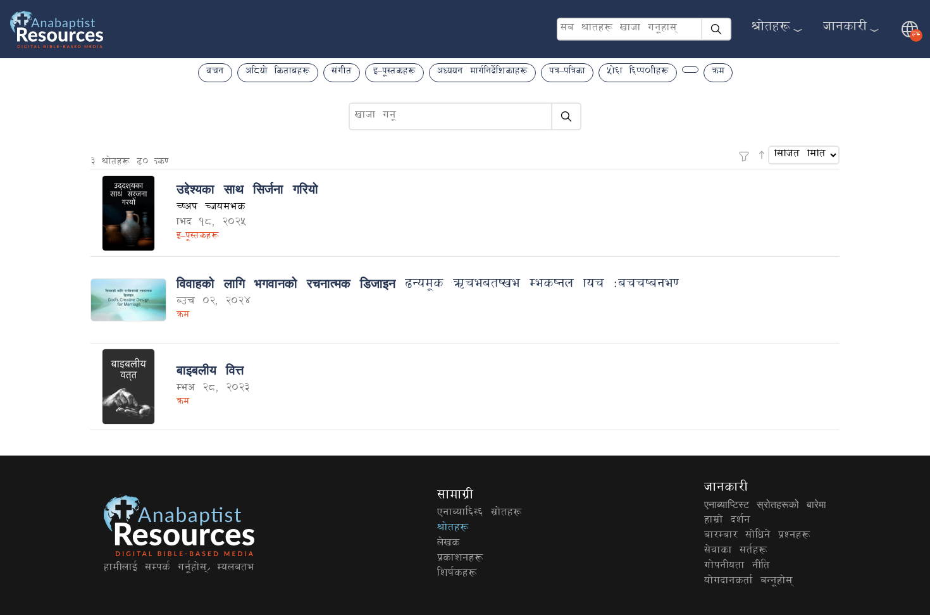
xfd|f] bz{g (727, 521)
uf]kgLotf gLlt (737, 567)
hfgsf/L (845, 28)
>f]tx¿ (771, 28)
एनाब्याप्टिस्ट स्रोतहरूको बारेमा (765, 506)
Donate (235, 569)
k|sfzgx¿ (460, 559)
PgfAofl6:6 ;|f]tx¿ (479, 514)
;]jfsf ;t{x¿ (735, 552)
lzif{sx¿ (456, 574)
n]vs (448, 544)
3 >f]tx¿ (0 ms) (129, 163)
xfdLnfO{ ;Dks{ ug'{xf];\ (155, 569)
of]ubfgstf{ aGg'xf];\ (748, 582)
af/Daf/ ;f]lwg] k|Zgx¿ (757, 536)
